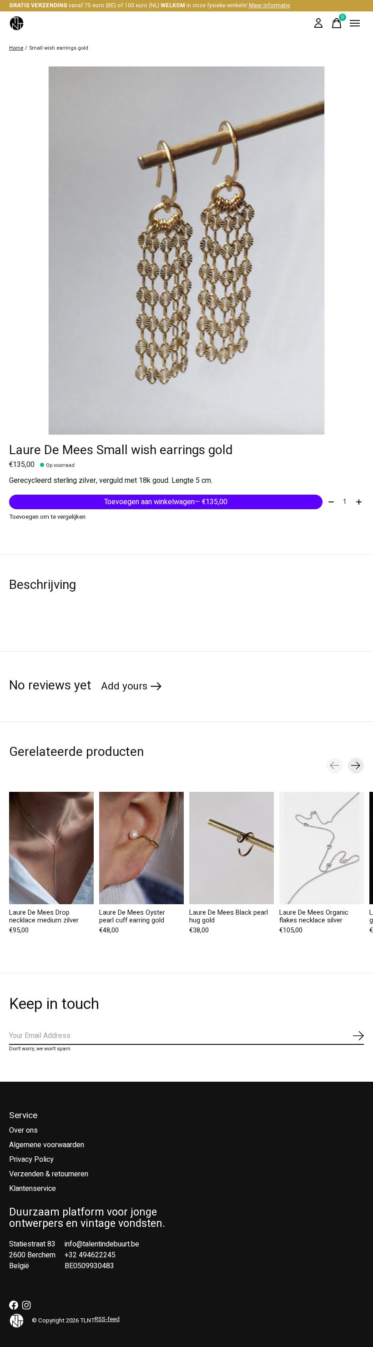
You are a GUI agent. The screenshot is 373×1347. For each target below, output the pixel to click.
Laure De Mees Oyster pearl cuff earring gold (132, 916)
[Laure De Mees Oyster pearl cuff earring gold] (141, 848)
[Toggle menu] (355, 23)
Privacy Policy (31, 1159)
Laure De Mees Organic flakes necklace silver (313, 916)
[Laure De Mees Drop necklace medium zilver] (51, 848)
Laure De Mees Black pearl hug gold (228, 916)
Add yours (124, 686)
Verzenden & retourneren (48, 1174)
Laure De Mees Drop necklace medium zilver (44, 916)
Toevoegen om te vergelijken (47, 517)
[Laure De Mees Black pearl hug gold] (231, 848)
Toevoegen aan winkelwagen (165, 501)
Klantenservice (32, 1188)
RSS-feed (107, 1319)
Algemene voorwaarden (46, 1144)
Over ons (23, 1130)
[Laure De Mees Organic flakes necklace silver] (321, 848)
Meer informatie (269, 5)
